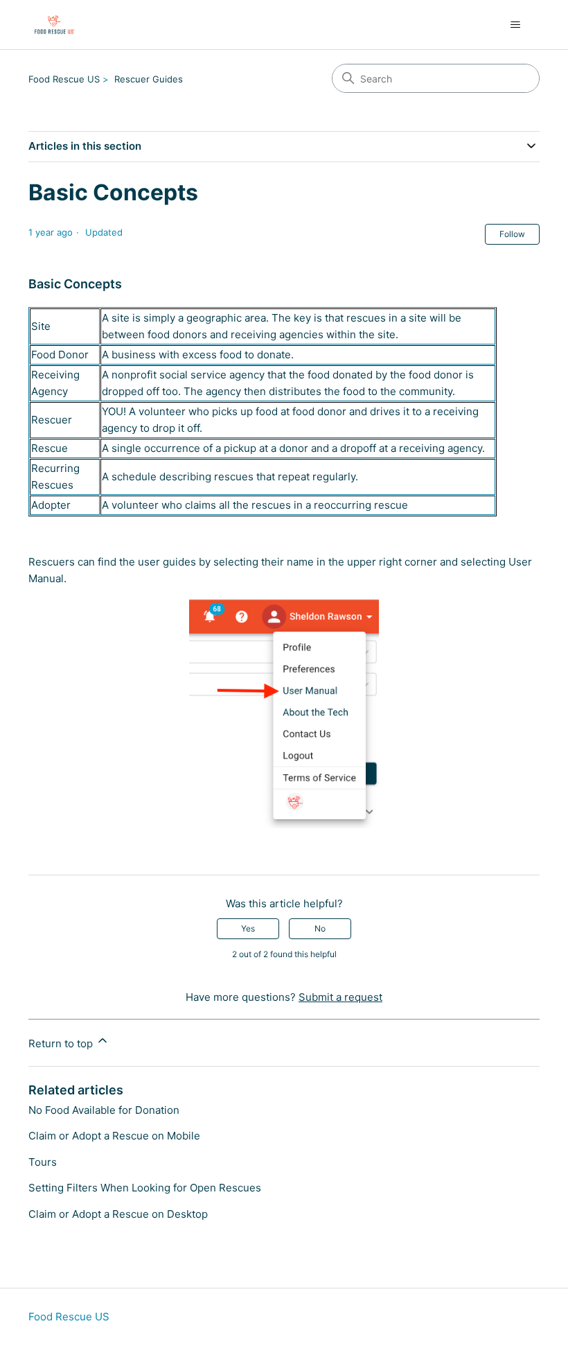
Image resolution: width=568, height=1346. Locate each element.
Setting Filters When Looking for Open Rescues (144, 1187)
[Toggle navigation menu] (515, 25)
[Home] (54, 24)
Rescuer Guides (148, 79)
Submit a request (340, 997)
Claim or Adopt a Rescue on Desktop (118, 1214)
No (320, 928)
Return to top (62, 1043)
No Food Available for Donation (103, 1110)
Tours (42, 1162)
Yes (248, 928)
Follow (512, 234)
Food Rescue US (64, 79)
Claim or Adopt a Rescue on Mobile (114, 1135)
